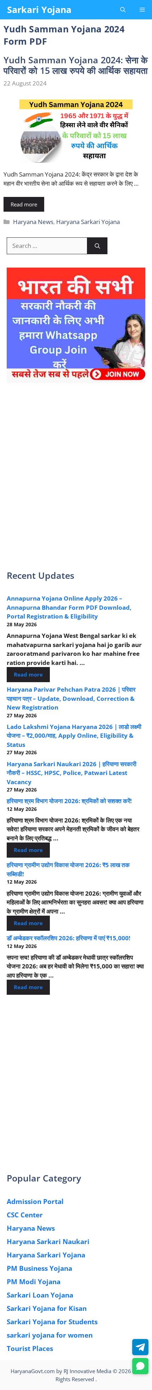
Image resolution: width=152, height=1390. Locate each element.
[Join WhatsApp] (140, 1366)
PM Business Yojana (39, 1268)
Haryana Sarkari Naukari (48, 1241)
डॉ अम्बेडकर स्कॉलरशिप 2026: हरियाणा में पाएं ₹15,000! (68, 938)
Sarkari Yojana (39, 9)
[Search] (97, 245)
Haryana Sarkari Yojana (88, 222)
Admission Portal (35, 1201)
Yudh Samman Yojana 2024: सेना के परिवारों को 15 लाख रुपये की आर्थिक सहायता (76, 65)
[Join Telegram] (140, 1347)
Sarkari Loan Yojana (40, 1295)
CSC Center (25, 1214)
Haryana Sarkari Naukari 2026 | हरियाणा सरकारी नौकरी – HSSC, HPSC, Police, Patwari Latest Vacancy (71, 773)
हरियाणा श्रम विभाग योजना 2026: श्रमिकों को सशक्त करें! (69, 801)
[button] (123, 9)
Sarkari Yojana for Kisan (47, 1308)
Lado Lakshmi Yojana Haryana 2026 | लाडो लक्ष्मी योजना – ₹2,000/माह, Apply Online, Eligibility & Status (74, 736)
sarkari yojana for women (50, 1335)
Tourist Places (30, 1348)
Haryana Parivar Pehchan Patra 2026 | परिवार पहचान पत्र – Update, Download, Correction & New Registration (71, 698)
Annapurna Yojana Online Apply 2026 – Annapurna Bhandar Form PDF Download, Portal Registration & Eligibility (69, 607)
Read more (24, 204)
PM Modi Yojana (33, 1281)
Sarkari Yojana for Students (52, 1321)
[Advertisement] (76, 481)
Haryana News (33, 222)
